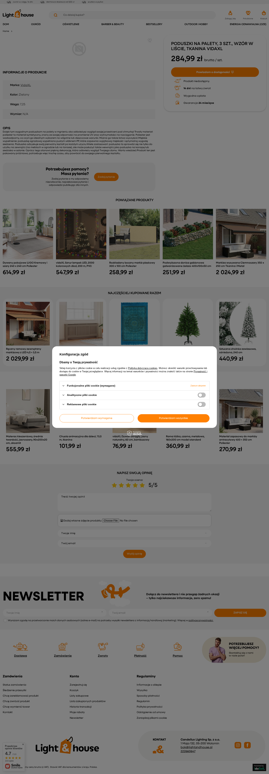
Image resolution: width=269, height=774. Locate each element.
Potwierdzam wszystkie (173, 418)
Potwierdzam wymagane (96, 418)
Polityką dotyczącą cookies (142, 368)
